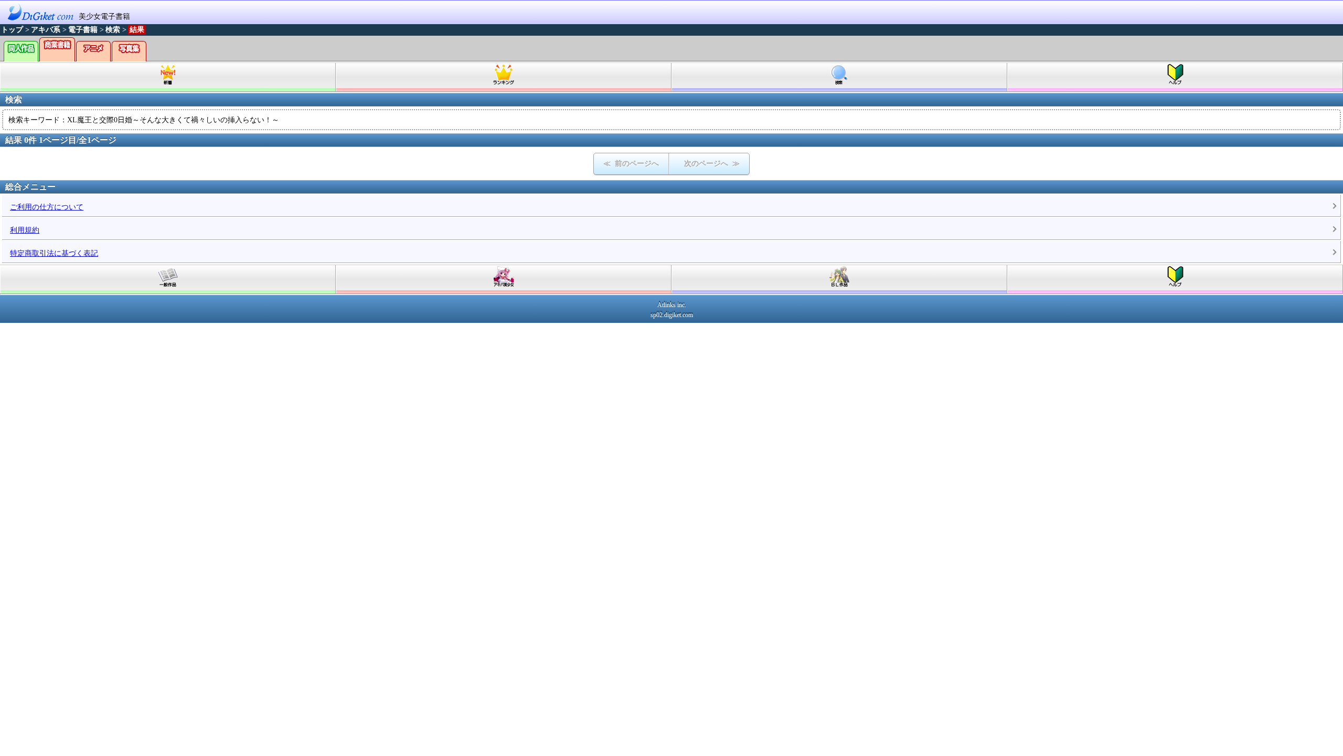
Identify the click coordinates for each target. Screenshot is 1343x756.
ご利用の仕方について (46, 207)
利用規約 (24, 230)
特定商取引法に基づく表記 (54, 253)
